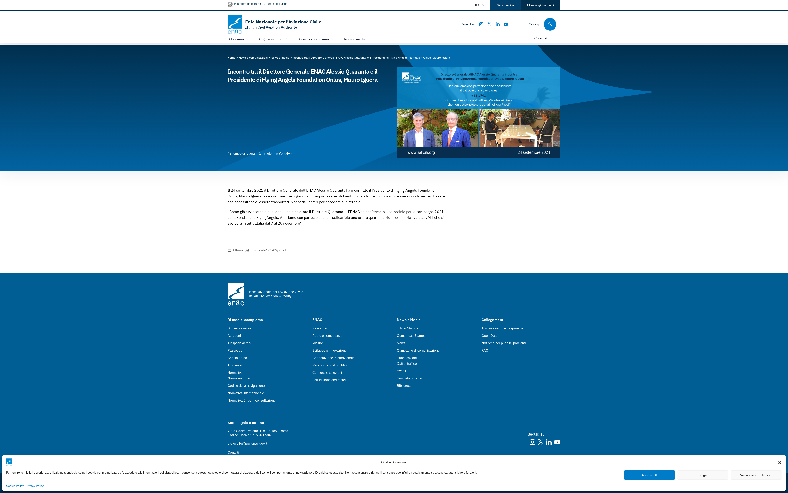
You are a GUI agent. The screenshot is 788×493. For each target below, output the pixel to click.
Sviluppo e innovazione (329, 350)
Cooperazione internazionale (333, 358)
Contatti (233, 452)
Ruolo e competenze (327, 335)
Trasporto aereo (239, 343)
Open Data (489, 335)
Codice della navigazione (246, 386)
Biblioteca (404, 386)
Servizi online (505, 5)
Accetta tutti (649, 475)
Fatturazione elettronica (329, 380)
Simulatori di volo (409, 378)
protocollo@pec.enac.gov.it (247, 443)
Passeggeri (236, 350)
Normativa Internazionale (246, 393)
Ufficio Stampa (407, 328)
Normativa (235, 372)
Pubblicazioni (407, 358)
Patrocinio (319, 328)
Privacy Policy (35, 485)
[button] (780, 462)
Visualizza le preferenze (756, 475)
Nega (703, 475)
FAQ (485, 350)
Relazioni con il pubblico (330, 365)
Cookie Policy (15, 485)
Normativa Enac (239, 378)
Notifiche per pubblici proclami (504, 343)
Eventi (401, 371)
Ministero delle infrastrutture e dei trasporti (262, 4)
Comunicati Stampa (411, 335)
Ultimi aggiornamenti (540, 5)
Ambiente (235, 365)
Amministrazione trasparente (502, 328)
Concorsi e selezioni (327, 372)
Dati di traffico (407, 363)
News (401, 343)
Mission (318, 343)
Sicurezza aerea (239, 328)
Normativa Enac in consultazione (252, 400)
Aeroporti (234, 335)
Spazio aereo (237, 358)
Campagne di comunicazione (418, 350)
